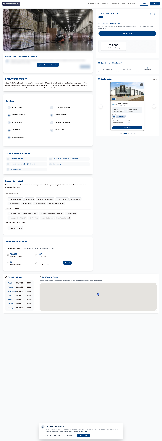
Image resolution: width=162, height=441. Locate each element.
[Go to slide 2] (121, 133)
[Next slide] (154, 106)
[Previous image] (126, 98)
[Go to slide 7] (131, 133)
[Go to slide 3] (123, 133)
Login (144, 4)
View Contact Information (48, 65)
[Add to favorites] (141, 84)
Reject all (69, 435)
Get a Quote (127, 33)
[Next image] (129, 98)
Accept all (83, 435)
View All (67, 263)
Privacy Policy (83, 431)
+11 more (129, 122)
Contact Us (115, 4)
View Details (127, 128)
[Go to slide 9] (134, 133)
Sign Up (154, 4)
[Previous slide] (101, 106)
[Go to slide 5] (128, 133)
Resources (131, 4)
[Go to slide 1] (120, 133)
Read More (54, 88)
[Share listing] (150, 14)
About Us (105, 4)
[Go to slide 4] (125, 133)
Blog (123, 4)
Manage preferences (54, 435)
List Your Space (93, 4)
